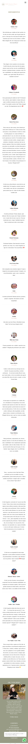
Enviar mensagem (15, 727)
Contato (14, 738)
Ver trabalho (14, 28)
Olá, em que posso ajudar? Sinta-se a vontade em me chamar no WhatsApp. (14, 734)
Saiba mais (14, 717)
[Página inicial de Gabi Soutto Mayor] (9, 4)
